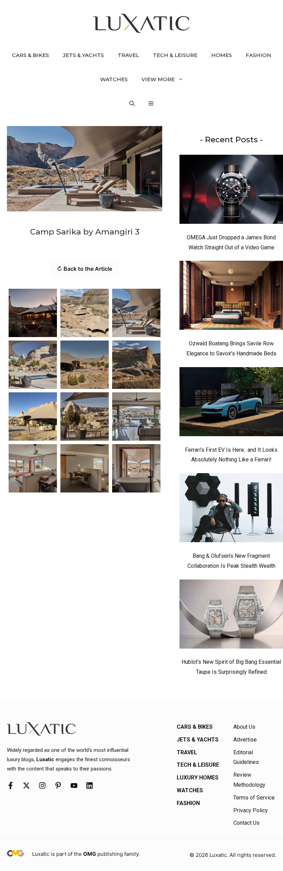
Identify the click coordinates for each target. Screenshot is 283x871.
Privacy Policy (250, 810)
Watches (114, 79)
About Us (244, 727)
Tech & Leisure (175, 55)
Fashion (258, 55)
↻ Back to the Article (84, 268)
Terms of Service (254, 797)
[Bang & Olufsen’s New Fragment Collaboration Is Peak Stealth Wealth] (231, 509)
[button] (132, 104)
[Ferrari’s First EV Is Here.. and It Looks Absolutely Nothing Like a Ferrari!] (231, 403)
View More (158, 79)
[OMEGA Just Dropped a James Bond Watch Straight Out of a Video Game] (231, 191)
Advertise (245, 739)
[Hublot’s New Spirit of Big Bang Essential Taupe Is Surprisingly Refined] (231, 616)
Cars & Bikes (30, 55)
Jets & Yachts (83, 55)
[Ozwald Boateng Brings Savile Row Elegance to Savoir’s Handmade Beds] (231, 297)
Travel (128, 55)
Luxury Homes (197, 777)
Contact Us (246, 823)
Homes (221, 55)
